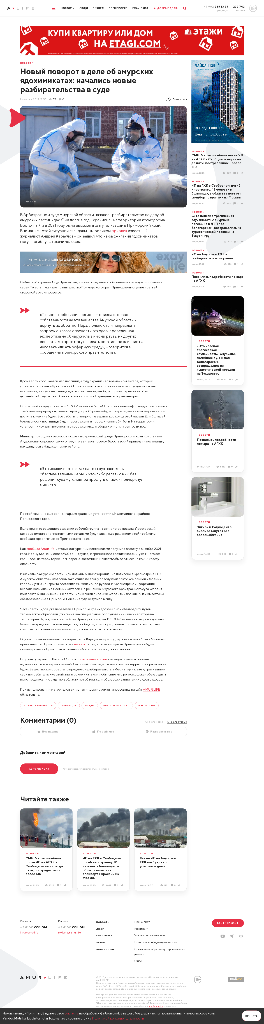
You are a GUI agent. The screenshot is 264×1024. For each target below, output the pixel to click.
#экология (146, 705)
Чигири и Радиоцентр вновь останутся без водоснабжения (214, 531)
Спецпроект (118, 8)
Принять (251, 1015)
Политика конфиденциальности (155, 942)
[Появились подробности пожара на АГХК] (242, 287)
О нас (138, 961)
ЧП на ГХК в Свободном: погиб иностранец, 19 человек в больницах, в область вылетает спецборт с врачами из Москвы (216, 191)
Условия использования (150, 935)
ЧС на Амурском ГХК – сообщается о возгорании (212, 256)
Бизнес (98, 8)
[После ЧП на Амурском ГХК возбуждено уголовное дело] (179, 885)
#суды (89, 705)
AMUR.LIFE (151, 689)
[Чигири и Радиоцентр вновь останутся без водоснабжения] (236, 554)
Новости (68, 8)
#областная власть (38, 705)
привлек (119, 230)
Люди (83, 8)
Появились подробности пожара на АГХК (217, 278)
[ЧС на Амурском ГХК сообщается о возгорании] (242, 264)
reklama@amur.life (69, 932)
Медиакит (141, 928)
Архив (100, 942)
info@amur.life (29, 932)
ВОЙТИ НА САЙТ (227, 923)
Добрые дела (105, 949)
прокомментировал (92, 659)
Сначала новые (154, 721)
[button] (241, 936)
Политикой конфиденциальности (118, 1018)
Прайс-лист (142, 922)
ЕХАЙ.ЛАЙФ (140, 8)
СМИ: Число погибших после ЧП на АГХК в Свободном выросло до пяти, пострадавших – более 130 (217, 161)
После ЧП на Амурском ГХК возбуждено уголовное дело (158, 862)
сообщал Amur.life (40, 549)
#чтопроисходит (116, 705)
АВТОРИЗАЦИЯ (39, 768)
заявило (80, 644)
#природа (69, 705)
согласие (71, 1013)
